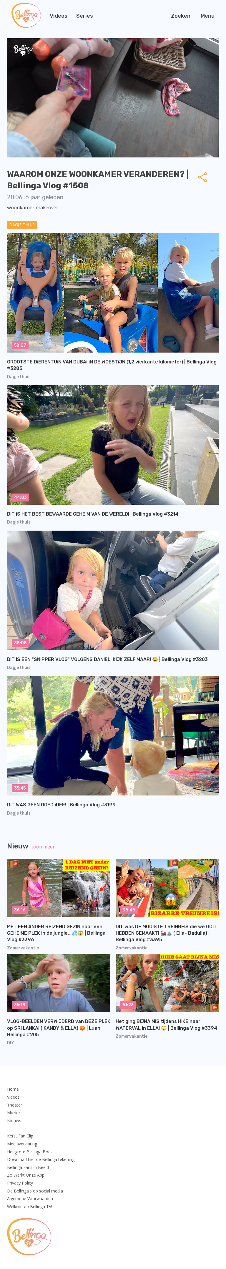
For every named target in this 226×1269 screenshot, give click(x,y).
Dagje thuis (22, 224)
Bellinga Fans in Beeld (28, 1167)
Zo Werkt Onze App (25, 1175)
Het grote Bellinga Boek (30, 1152)
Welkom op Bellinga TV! (29, 1206)
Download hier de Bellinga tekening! (41, 1159)
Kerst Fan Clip (20, 1136)
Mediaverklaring (22, 1144)
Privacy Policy (20, 1183)
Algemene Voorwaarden (30, 1198)
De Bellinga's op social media (35, 1191)
